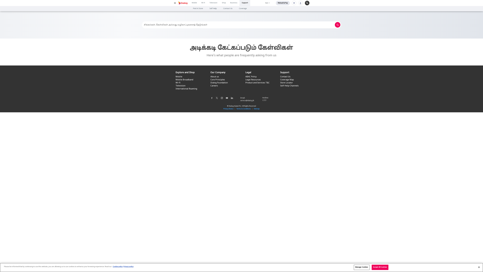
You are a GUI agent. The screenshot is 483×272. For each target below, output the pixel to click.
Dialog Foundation (219, 83)
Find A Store (198, 9)
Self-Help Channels (289, 86)
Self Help (213, 9)
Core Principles (217, 80)
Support (245, 3)
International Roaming (186, 89)
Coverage (243, 9)
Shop (224, 3)
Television (213, 3)
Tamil (267, 3)
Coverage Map (287, 80)
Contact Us (227, 9)
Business (233, 3)
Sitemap (257, 109)
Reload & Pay (283, 3)
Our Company (217, 72)
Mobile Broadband (184, 80)
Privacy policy (128, 267)
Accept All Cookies (380, 267)
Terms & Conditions (243, 109)
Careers (214, 86)
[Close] (479, 267)
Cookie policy (118, 267)
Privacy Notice (228, 109)
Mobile (194, 3)
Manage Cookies (361, 267)
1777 (264, 100)
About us (214, 77)
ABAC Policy (251, 77)
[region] (241, 267)
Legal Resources (253, 80)
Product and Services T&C (257, 83)
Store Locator (286, 83)
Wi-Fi (203, 3)
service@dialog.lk (247, 101)
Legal (248, 72)
